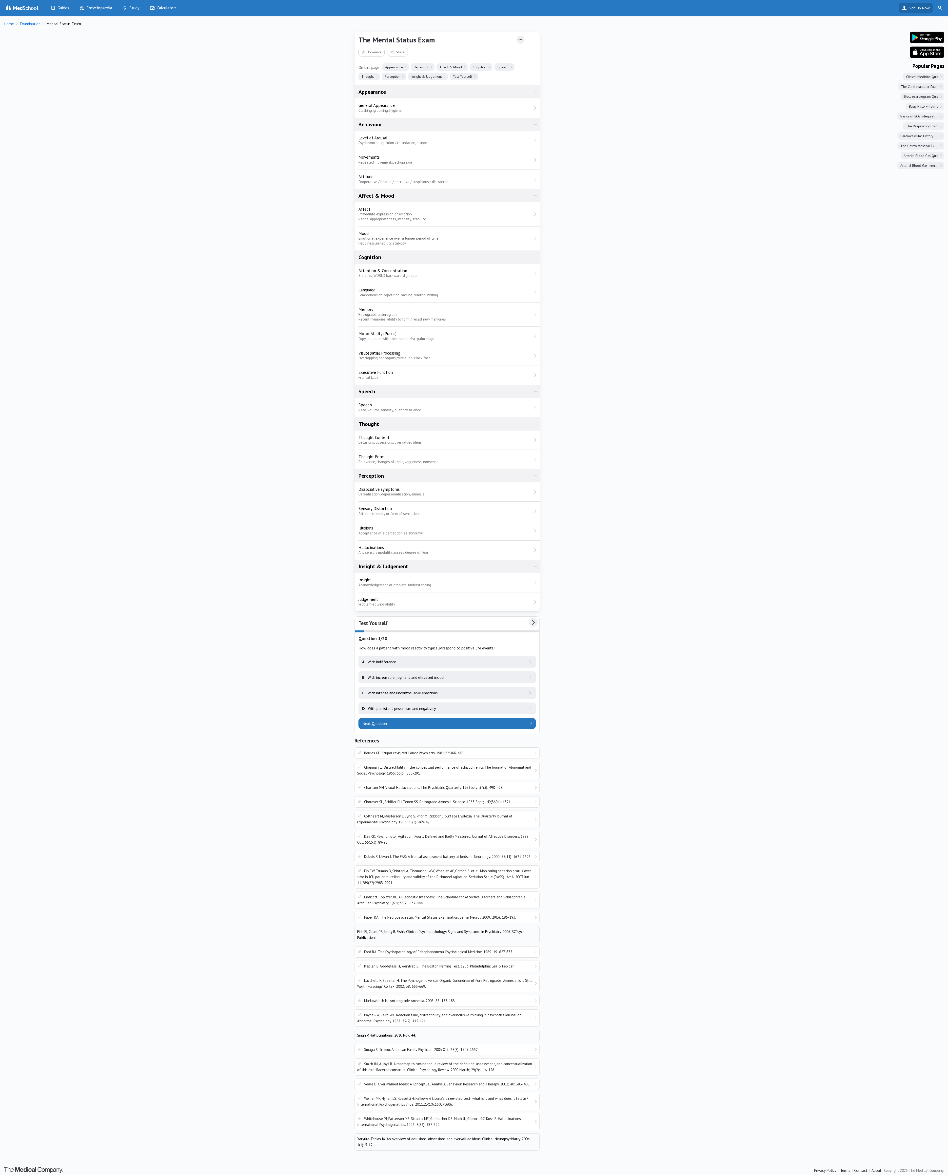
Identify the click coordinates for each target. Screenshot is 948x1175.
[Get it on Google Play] (927, 37)
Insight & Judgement (426, 76)
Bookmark (374, 52)
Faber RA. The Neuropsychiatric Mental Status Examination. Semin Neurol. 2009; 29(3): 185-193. (440, 917)
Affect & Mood (450, 67)
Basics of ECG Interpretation (921, 116)
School (26, 7)
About (876, 1170)
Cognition (480, 67)
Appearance (394, 67)
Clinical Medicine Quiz (922, 77)
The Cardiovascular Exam (919, 86)
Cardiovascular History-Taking (922, 136)
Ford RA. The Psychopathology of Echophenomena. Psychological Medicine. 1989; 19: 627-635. (438, 951)
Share (400, 52)
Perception (392, 76)
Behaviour (421, 67)
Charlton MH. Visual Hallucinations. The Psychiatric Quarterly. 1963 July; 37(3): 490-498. (433, 787)
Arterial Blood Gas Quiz (921, 155)
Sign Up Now (919, 7)
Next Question (374, 723)
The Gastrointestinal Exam (919, 146)
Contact (861, 1170)
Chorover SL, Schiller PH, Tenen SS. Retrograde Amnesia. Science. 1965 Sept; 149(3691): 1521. (437, 801)
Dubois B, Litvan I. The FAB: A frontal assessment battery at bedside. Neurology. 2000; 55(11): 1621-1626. (447, 856)
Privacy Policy (825, 1170)
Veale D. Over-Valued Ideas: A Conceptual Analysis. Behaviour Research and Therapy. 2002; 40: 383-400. (447, 1084)
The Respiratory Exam (922, 126)
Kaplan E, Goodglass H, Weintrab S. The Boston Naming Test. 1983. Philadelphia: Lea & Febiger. (439, 966)
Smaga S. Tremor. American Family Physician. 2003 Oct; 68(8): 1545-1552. (421, 1049)
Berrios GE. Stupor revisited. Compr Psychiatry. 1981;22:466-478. (414, 753)
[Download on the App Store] (927, 52)
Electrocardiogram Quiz (921, 96)
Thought (367, 76)
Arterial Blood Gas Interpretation (922, 165)
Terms (845, 1170)
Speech (503, 67)
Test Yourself (462, 76)
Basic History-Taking (923, 106)
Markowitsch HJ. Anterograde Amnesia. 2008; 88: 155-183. (409, 1000)
